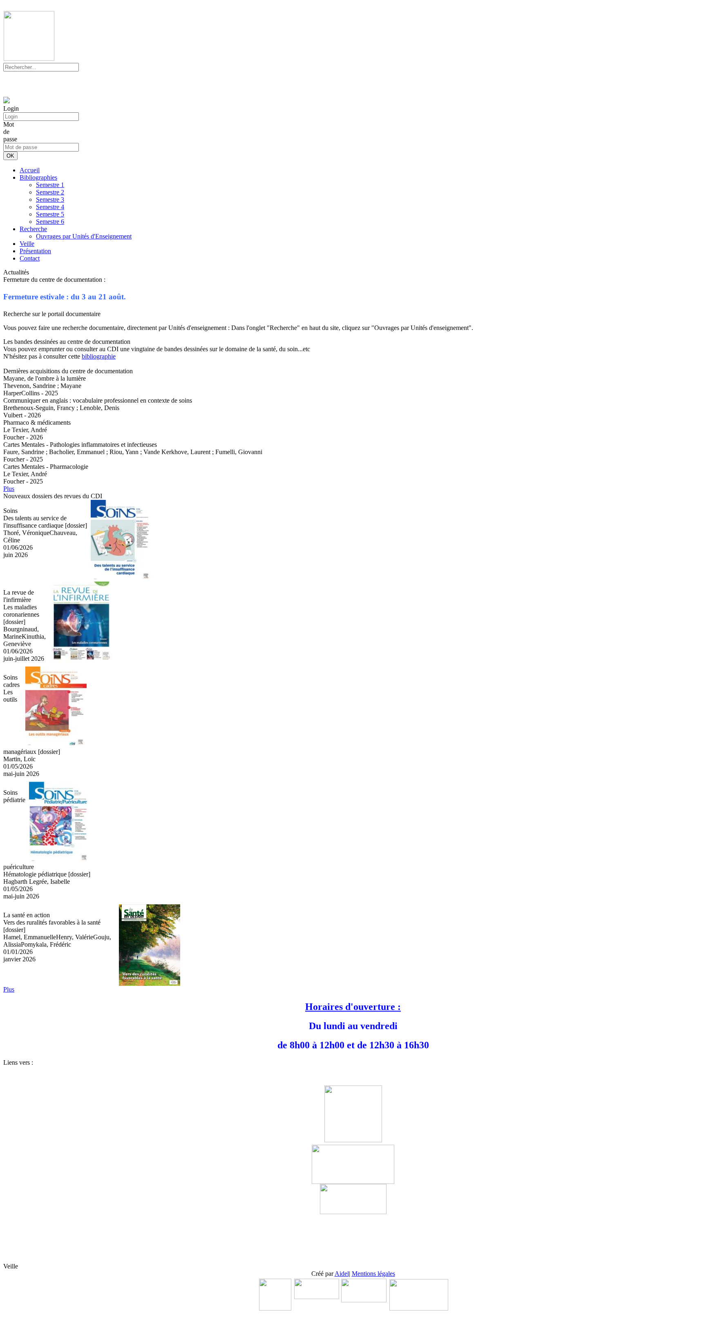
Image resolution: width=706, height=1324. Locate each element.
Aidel (342, 1273)
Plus (8, 488)
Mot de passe (10, 132)
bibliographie (99, 356)
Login (11, 108)
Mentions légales (373, 1273)
